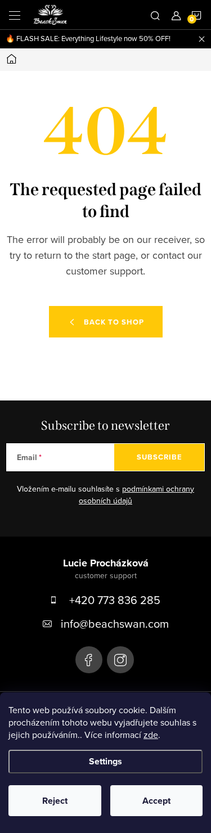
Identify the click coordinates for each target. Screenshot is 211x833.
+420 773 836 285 (114, 600)
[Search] (155, 14)
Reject (55, 800)
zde (150, 734)
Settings (105, 761)
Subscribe (159, 457)
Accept (156, 800)
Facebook (88, 659)
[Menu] (14, 14)
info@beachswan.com (115, 623)
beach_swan (120, 659)
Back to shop (114, 322)
